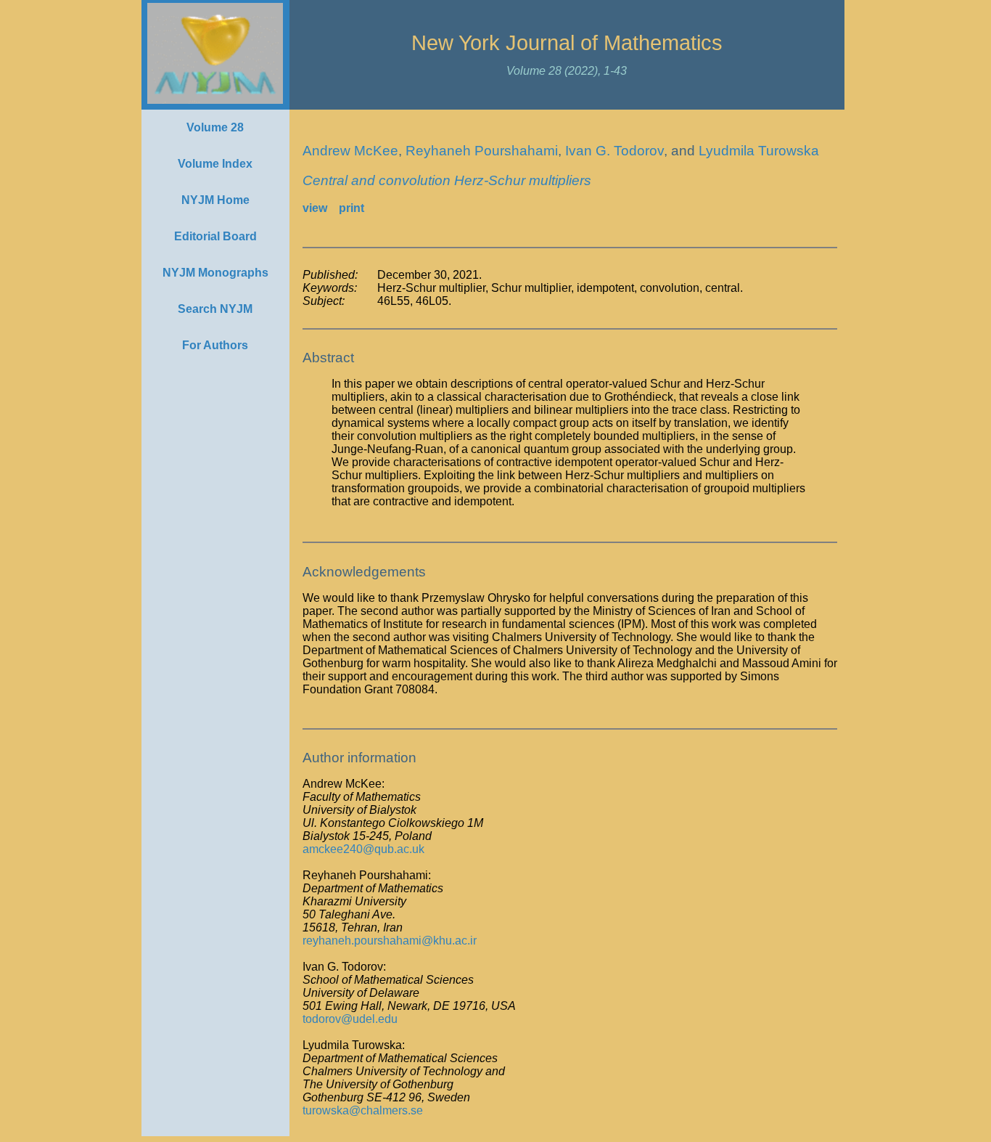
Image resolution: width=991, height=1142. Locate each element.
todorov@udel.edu (350, 1019)
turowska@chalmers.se (363, 1110)
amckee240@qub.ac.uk (363, 849)
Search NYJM (215, 309)
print (351, 208)
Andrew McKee (350, 150)
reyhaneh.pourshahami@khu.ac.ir (390, 940)
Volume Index (215, 164)
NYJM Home (215, 200)
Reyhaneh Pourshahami (482, 150)
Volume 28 (215, 127)
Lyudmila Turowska (759, 150)
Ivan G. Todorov (614, 150)
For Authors (215, 345)
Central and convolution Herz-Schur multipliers (447, 180)
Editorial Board (215, 236)
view (315, 208)
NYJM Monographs (215, 272)
